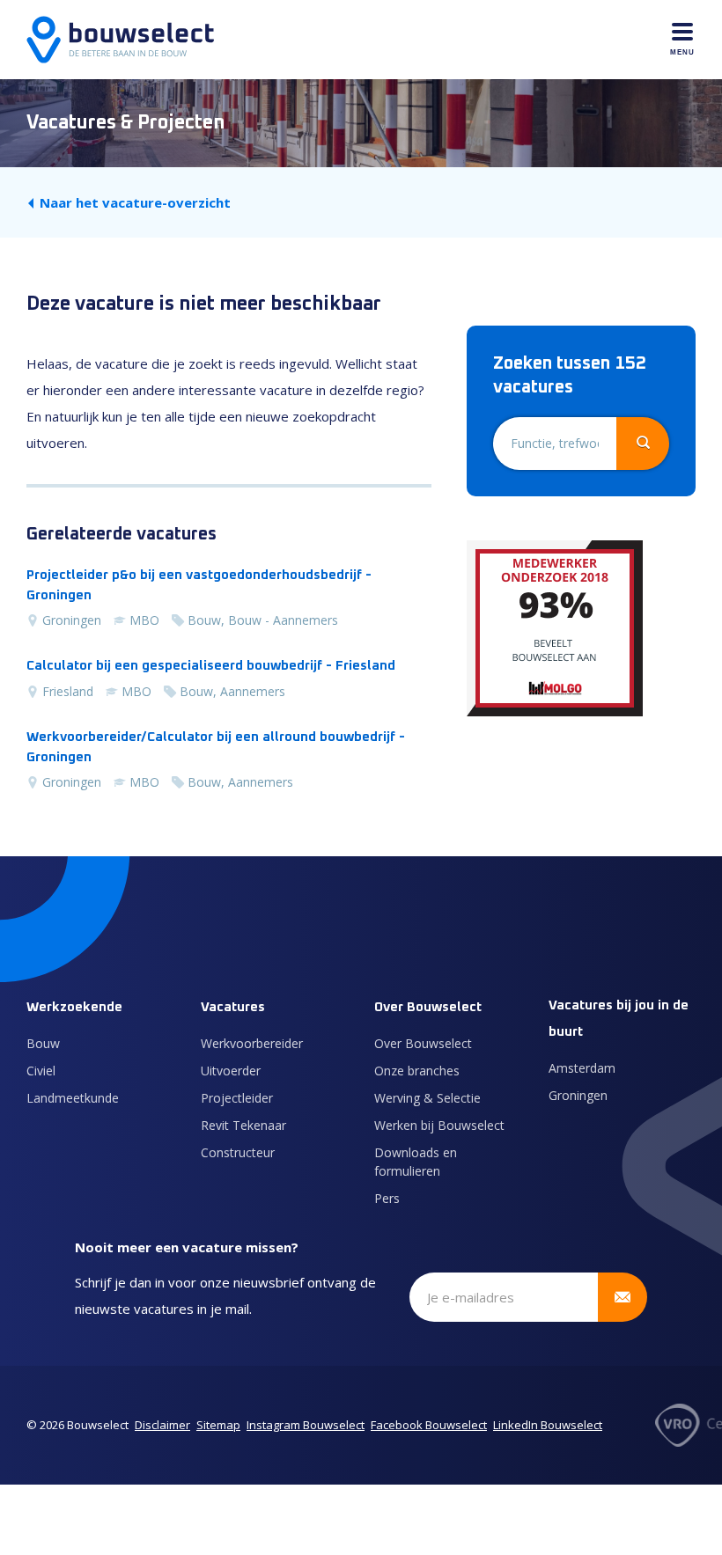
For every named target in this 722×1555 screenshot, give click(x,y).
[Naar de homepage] (120, 39)
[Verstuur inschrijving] (622, 1297)
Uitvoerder (231, 1070)
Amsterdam (582, 1068)
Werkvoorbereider (252, 1043)
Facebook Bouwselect (429, 1425)
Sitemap (218, 1425)
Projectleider (237, 1097)
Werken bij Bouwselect (439, 1125)
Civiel (40, 1070)
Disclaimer (162, 1425)
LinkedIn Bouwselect (547, 1425)
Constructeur (238, 1152)
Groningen (578, 1095)
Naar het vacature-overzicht (135, 202)
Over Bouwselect (423, 1043)
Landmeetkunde (72, 1097)
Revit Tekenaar (243, 1125)
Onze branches (417, 1070)
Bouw (43, 1043)
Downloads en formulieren (415, 1161)
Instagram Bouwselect (306, 1425)
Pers (387, 1198)
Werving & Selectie (427, 1097)
